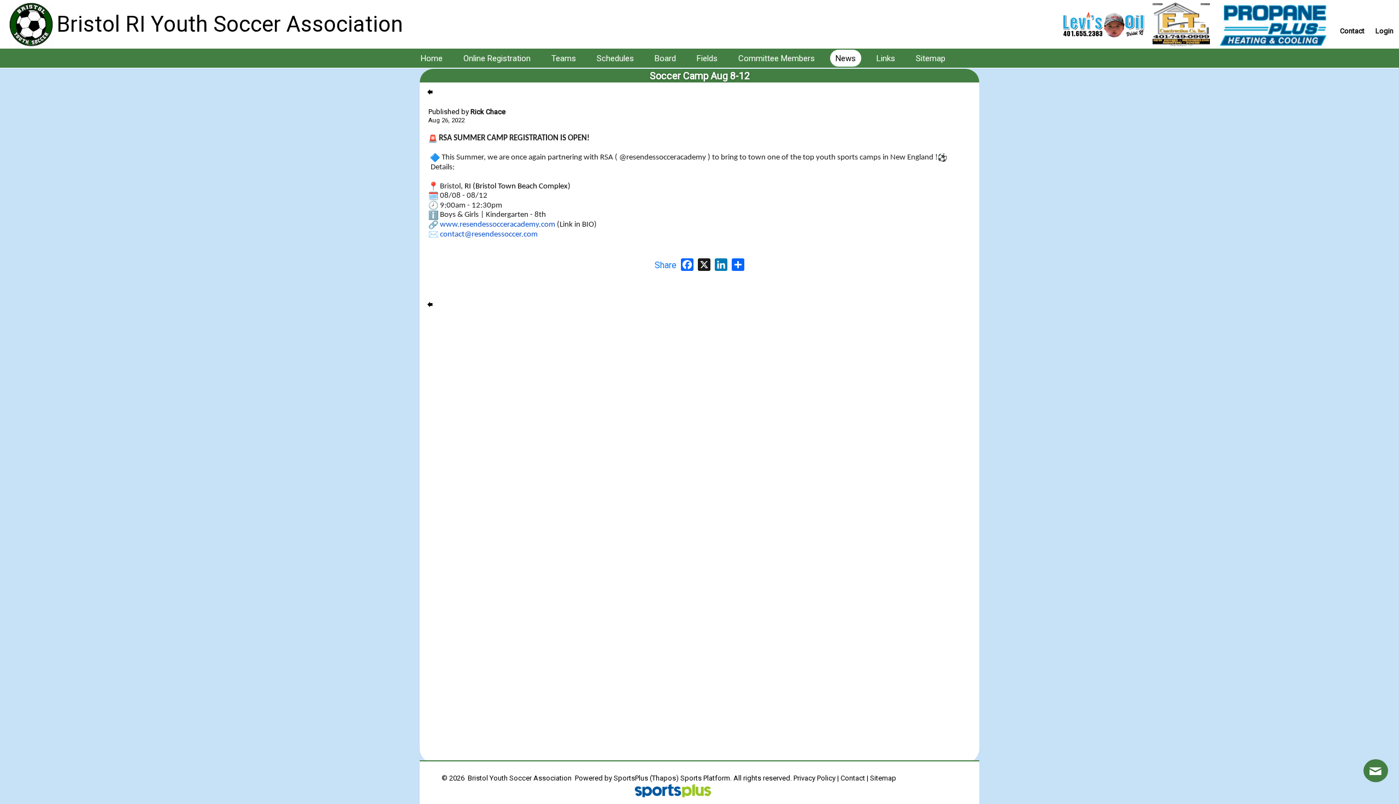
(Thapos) (664, 778)
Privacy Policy (814, 778)
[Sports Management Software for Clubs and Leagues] (669, 792)
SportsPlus (631, 778)
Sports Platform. (706, 778)
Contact (852, 778)
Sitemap (883, 778)
